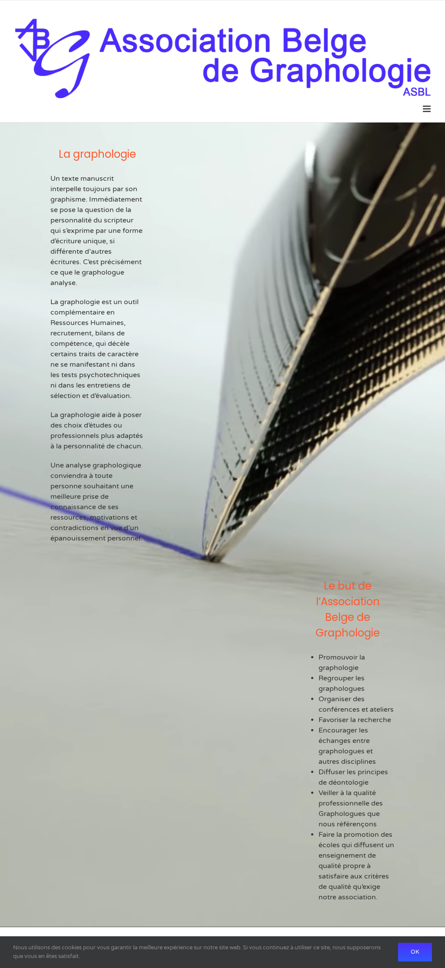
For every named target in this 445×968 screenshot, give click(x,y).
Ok (415, 951)
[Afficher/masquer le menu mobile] (427, 108)
